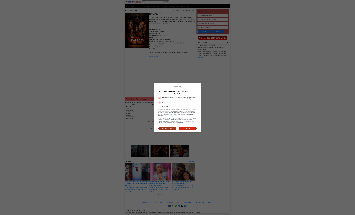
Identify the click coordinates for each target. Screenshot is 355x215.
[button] (177, 106)
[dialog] (177, 107)
